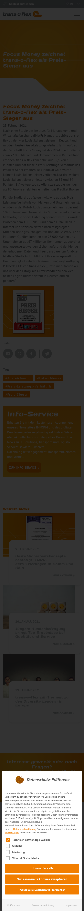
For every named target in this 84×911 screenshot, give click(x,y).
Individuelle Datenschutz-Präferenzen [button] (42, 890)
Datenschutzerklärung (24, 828)
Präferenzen (13, 905)
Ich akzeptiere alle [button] (42, 868)
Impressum (71, 905)
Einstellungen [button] (12, 832)
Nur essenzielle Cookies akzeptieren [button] (42, 879)
